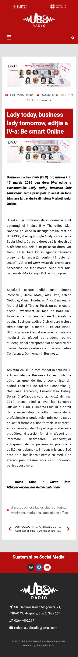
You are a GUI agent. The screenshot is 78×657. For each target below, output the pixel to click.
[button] (8, 37)
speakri (47, 513)
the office (61, 513)
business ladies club (36, 507)
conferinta (59, 507)
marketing (34, 513)
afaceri (15, 507)
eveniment (17, 513)
